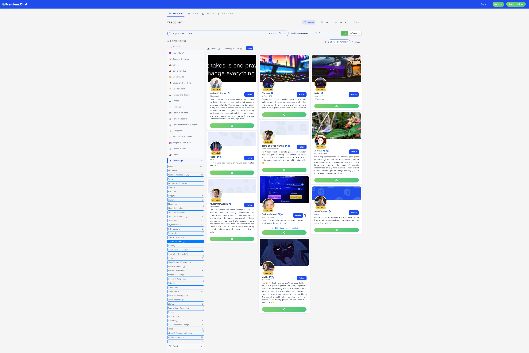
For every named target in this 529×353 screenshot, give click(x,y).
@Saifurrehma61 (268, 217)
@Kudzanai (214, 96)
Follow (249, 48)
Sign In (484, 4)
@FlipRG (213, 160)
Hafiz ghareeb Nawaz (273, 146)
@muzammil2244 (217, 206)
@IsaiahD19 (318, 96)
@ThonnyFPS (267, 96)
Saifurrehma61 (269, 214)
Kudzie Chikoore (218, 93)
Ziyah (265, 277)
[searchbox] (331, 33)
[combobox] (327, 33)
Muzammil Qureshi (219, 204)
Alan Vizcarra (321, 211)
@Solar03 (266, 280)
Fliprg (213, 157)
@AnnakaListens (320, 153)
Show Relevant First (339, 42)
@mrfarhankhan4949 (270, 149)
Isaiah (317, 93)
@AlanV (317, 214)
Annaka (318, 150)
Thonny (266, 93)
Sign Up (498, 4)
